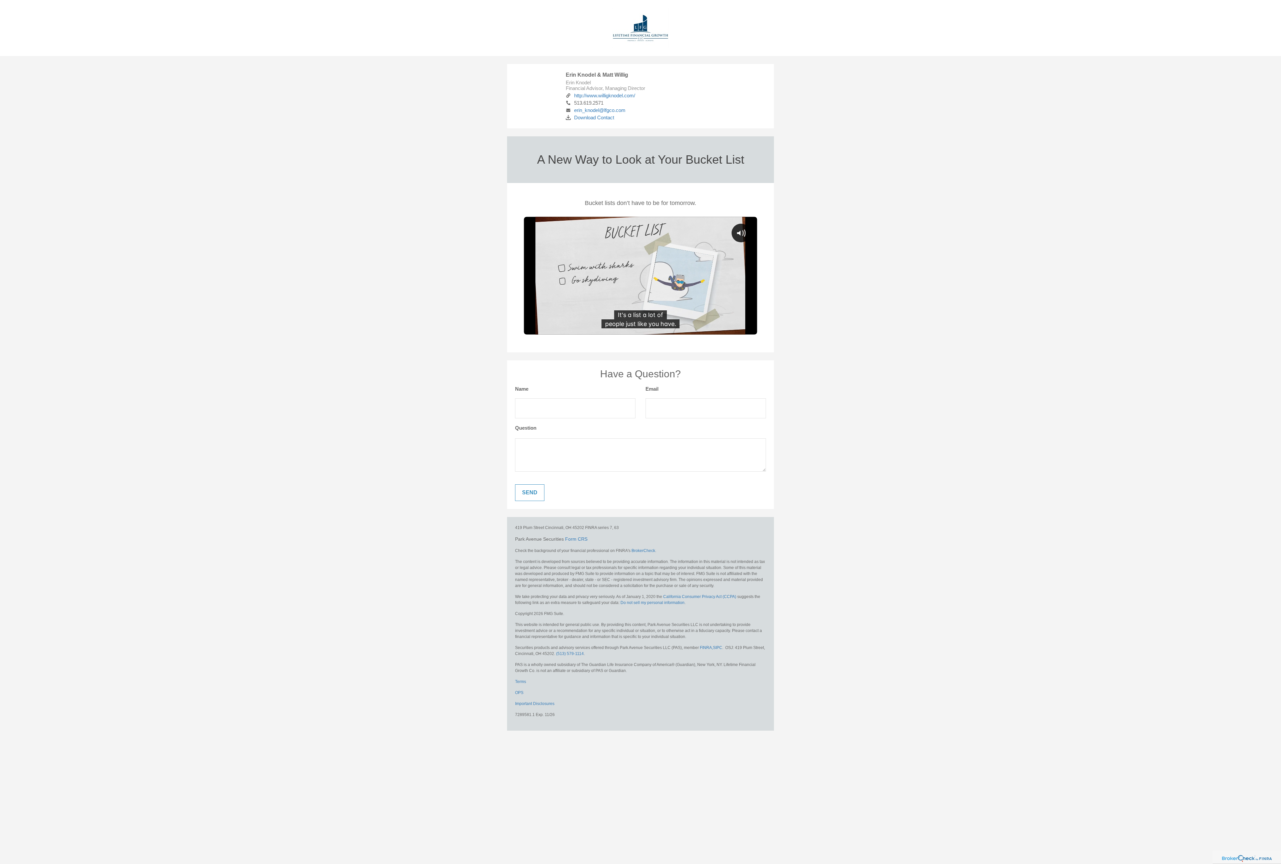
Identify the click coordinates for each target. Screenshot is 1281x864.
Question (525, 428)
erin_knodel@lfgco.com (599, 110)
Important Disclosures (534, 703)
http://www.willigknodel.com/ (604, 95)
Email (652, 389)
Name (521, 389)
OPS (519, 692)
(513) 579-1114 (570, 653)
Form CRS (576, 539)
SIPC (717, 647)
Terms (520, 681)
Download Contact (594, 117)
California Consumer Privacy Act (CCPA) (699, 596)
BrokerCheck (643, 550)
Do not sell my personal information (652, 602)
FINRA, (706, 647)
